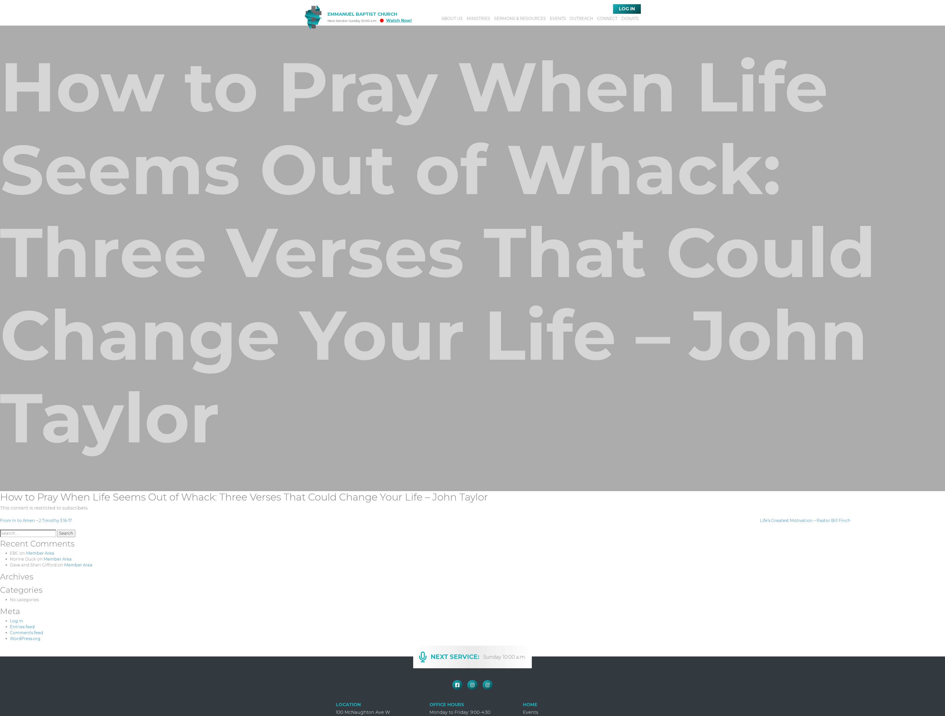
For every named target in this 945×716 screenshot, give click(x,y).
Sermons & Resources (520, 18)
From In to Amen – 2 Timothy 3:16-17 (36, 520)
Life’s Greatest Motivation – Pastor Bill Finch (805, 520)
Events (558, 18)
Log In (627, 9)
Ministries (478, 18)
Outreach (581, 18)
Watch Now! (399, 20)
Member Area (40, 553)
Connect (607, 18)
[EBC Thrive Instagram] (488, 685)
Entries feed (22, 626)
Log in (16, 621)
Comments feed (26, 632)
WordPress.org (25, 638)
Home (530, 704)
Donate (630, 18)
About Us (452, 18)
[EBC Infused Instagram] (472, 685)
